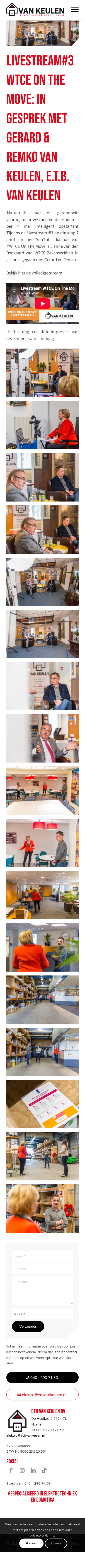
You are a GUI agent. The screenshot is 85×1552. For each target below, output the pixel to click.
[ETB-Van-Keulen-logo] (35, 9)
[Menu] (72, 9)
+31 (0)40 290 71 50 (47, 1429)
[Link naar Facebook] (11, 1470)
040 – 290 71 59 (37, 1483)
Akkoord (31, 1543)
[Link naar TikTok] (44, 1470)
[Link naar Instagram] (22, 1470)
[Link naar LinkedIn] (33, 1470)
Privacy (56, 1543)
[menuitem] (72, 9)
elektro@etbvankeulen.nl (25, 1435)
